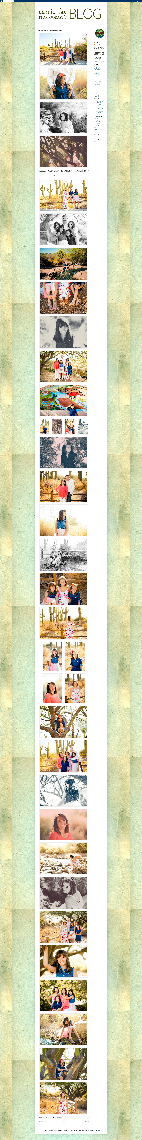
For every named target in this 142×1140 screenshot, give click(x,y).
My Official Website (99, 79)
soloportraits (96, 73)
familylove (97, 68)
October (98, 114)
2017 (96, 129)
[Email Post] (53, 1117)
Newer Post (40, 1121)
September (98, 116)
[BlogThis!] (57, 1117)
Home (64, 1121)
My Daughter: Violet (99, 82)
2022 (96, 95)
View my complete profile (99, 61)
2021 (96, 96)
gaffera (90, 1130)
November (98, 100)
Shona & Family (99, 109)
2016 (96, 130)
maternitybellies (97, 69)
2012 (96, 137)
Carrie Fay (97, 44)
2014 (96, 134)
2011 (96, 139)
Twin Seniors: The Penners (99, 112)
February (98, 123)
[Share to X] (58, 1117)
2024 (96, 91)
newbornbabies (97, 72)
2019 (96, 125)
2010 (96, 141)
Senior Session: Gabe (99, 105)
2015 (96, 132)
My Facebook (97, 84)
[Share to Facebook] (60, 1117)
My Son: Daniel (98, 81)
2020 (96, 98)
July (97, 120)
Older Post (87, 1121)
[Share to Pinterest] (61, 1117)
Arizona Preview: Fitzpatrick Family (100, 108)
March (97, 121)
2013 (96, 136)
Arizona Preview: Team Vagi (99, 102)
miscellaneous (96, 70)
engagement (96, 66)
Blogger (98, 1130)
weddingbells (97, 74)
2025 (96, 89)
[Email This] (55, 1117)
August (97, 118)
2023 (96, 93)
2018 (96, 127)
